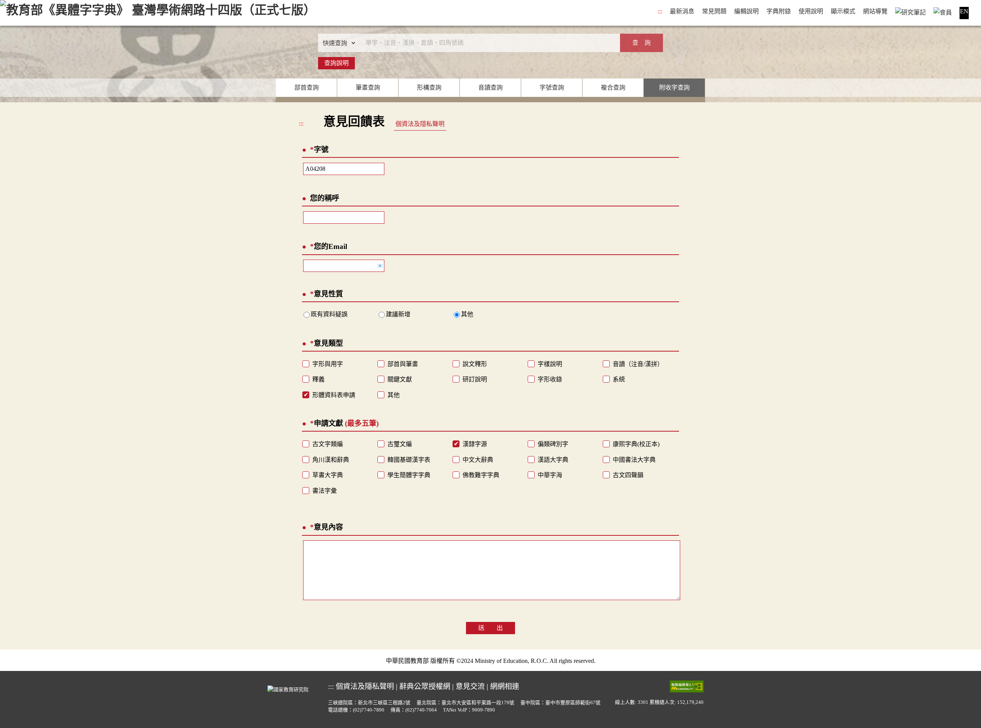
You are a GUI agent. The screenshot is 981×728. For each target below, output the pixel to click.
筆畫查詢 (368, 87)
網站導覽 (875, 11)
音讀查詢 (490, 87)
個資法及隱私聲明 (420, 124)
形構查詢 (429, 87)
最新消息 (682, 11)
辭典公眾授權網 (424, 686)
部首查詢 (306, 87)
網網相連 (504, 686)
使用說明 (811, 11)
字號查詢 (552, 87)
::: (660, 11)
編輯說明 (746, 11)
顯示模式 (843, 11)
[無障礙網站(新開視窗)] (687, 686)
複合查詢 (613, 87)
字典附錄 (778, 11)
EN (964, 11)
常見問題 (714, 11)
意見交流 (470, 686)
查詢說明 (336, 63)
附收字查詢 (674, 87)
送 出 (490, 628)
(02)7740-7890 (368, 710)
